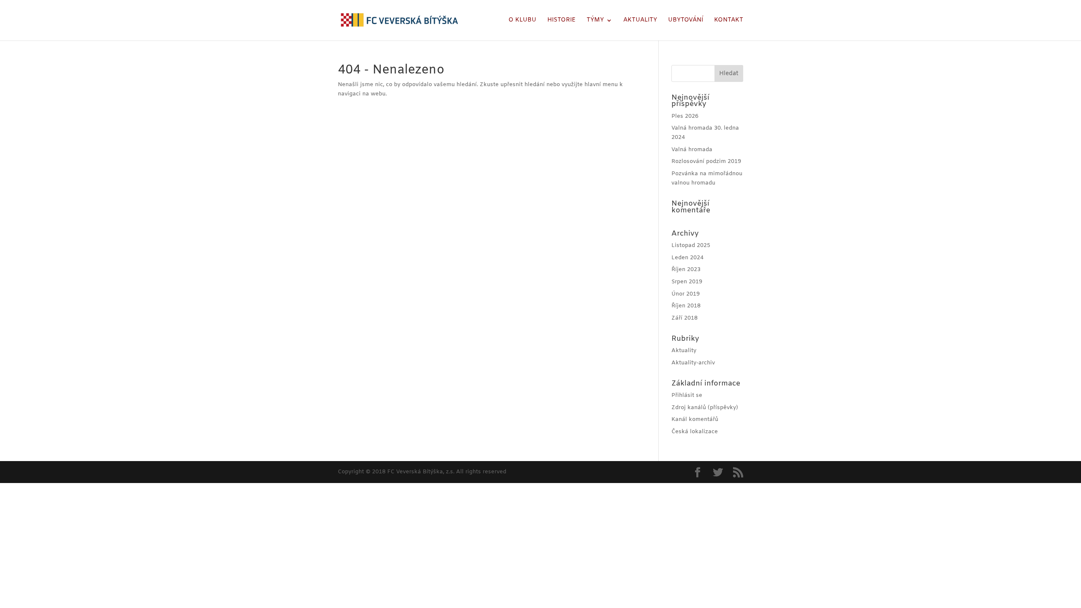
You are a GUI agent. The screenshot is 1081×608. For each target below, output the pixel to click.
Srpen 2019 (686, 281)
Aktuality (640, 20)
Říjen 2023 (686, 269)
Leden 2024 (687, 257)
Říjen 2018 (686, 305)
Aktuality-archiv (693, 362)
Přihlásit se (686, 395)
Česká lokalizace (694, 431)
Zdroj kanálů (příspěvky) (704, 407)
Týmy (595, 20)
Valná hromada (691, 149)
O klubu (522, 20)
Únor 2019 (685, 294)
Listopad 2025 (690, 245)
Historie (561, 20)
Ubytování (685, 20)
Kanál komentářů (694, 419)
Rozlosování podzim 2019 (706, 161)
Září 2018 (684, 318)
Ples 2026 (684, 116)
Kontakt (728, 20)
